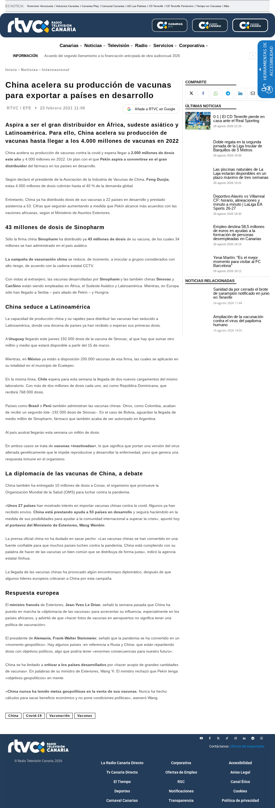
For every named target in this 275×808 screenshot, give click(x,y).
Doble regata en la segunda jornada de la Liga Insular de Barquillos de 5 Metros (237, 146)
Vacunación (59, 716)
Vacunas (84, 716)
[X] (190, 93)
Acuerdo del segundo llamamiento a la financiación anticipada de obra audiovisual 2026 (112, 56)
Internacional (56, 69)
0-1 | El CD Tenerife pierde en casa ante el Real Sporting (239, 118)
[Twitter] (218, 738)
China (13, 716)
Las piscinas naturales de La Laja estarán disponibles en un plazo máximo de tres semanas (241, 173)
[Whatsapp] (261, 738)
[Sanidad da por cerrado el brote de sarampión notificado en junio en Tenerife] (198, 295)
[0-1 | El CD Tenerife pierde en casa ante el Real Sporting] (198, 121)
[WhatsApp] (215, 93)
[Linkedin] (240, 93)
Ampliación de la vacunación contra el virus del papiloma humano (238, 320)
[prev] (252, 55)
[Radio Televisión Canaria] (41, 25)
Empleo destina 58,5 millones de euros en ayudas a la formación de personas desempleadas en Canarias (239, 232)
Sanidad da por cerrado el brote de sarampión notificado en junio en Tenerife (241, 293)
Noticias (29, 69)
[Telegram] (227, 93)
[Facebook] (203, 93)
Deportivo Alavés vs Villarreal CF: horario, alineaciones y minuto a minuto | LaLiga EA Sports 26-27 (239, 202)
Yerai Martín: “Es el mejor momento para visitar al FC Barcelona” (237, 261)
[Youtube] (201, 738)
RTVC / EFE (19, 108)
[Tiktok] (227, 738)
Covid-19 (34, 716)
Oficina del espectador (247, 746)
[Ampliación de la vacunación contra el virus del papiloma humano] (198, 323)
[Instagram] (235, 738)
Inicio (11, 69)
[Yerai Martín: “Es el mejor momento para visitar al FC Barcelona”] (198, 264)
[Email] (252, 93)
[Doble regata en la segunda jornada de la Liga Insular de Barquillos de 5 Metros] (198, 148)
